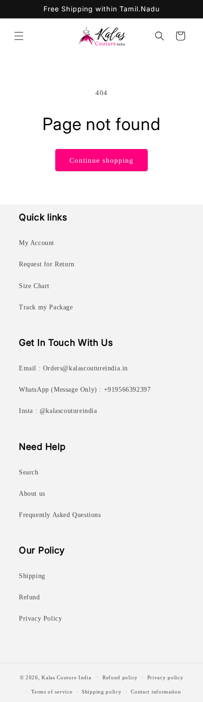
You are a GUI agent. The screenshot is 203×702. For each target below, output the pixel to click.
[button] (18, 36)
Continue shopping (101, 160)
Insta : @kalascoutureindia (58, 410)
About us (32, 493)
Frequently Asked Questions (60, 514)
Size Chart (34, 286)
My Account (36, 242)
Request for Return (47, 264)
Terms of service (51, 691)
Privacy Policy (40, 618)
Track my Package (46, 307)
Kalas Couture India (66, 677)
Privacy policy (165, 677)
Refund (29, 597)
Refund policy (120, 677)
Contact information (156, 691)
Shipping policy (102, 691)
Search (29, 472)
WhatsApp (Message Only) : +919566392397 (85, 389)
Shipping (32, 575)
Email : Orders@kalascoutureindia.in (73, 368)
